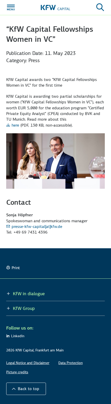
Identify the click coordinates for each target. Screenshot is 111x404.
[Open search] (100, 7)
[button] (26, 389)
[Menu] (10, 7)
